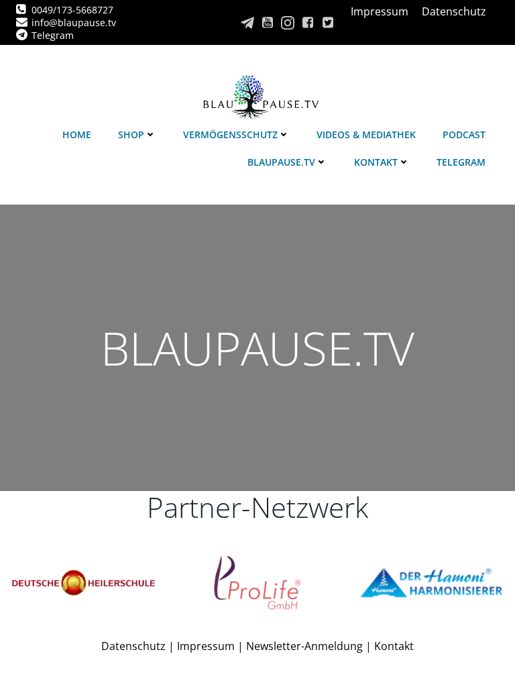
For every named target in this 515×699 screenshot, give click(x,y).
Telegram (461, 162)
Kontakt (376, 162)
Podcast (464, 134)
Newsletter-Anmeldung (304, 646)
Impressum (206, 646)
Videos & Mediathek (366, 134)
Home (76, 134)
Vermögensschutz (230, 134)
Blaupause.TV (281, 162)
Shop (131, 134)
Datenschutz (133, 646)
